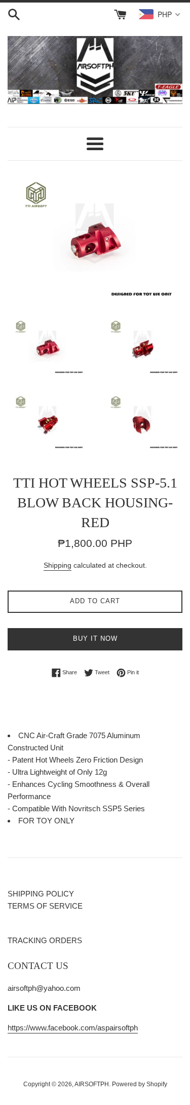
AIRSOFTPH (91, 1084)
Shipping (57, 565)
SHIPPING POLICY (41, 893)
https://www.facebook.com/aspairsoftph (73, 1027)
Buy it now (95, 638)
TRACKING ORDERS (45, 940)
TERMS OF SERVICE (45, 906)
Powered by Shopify (139, 1084)
